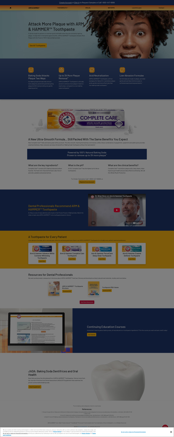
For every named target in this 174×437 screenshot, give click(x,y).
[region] (87, 432)
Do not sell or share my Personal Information (133, 432)
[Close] (171, 432)
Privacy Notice (57, 431)
